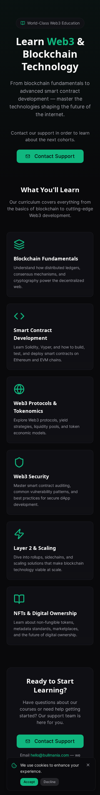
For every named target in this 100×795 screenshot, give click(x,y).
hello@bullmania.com (50, 755)
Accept (29, 782)
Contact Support (54, 156)
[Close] (88, 765)
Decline (50, 782)
